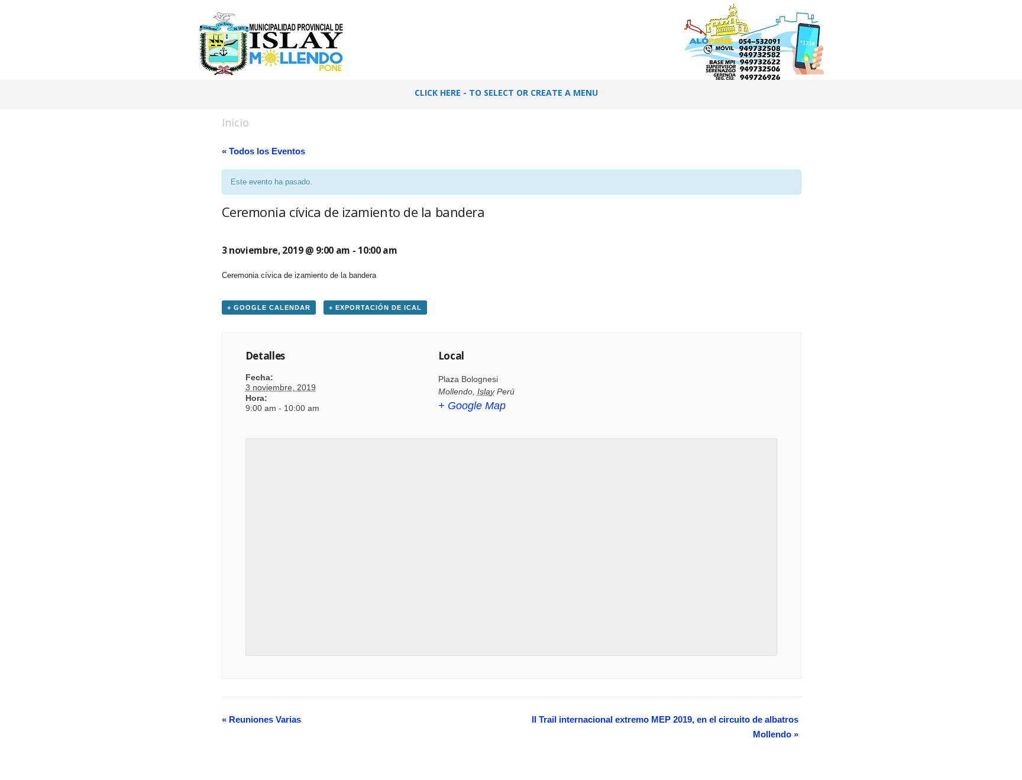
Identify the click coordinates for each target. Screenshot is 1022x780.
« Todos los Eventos (263, 151)
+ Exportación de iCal (375, 307)
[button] (795, 95)
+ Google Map (472, 406)
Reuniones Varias (261, 719)
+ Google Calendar (269, 307)
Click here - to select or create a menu (506, 92)
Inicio (235, 122)
